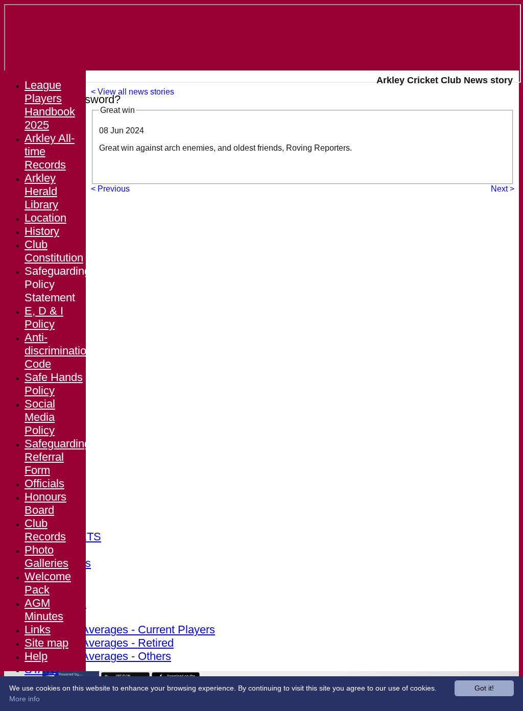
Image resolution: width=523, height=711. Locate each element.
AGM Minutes (44, 610)
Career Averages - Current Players (130, 629)
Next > (502, 188)
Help (36, 656)
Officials (44, 483)
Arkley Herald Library (41, 191)
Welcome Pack (48, 583)
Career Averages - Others (108, 656)
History (42, 231)
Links (38, 629)
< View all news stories (132, 91)
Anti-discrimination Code (58, 350)
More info (24, 699)
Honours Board (45, 503)
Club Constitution (54, 251)
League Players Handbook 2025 (50, 105)
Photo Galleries (46, 556)
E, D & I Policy (44, 317)
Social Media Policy (40, 417)
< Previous (110, 188)
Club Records (45, 530)
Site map (46, 642)
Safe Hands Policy (54, 384)
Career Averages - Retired (109, 642)
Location (45, 217)
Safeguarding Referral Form (57, 457)
